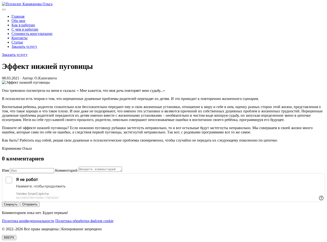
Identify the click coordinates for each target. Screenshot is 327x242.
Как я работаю (23, 25)
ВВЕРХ (9, 237)
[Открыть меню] (4, 9)
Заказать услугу (24, 46)
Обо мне (18, 21)
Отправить (30, 204)
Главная (17, 16)
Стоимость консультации (31, 34)
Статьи (17, 42)
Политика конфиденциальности (28, 221)
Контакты (19, 38)
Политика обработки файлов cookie (84, 221)
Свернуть (10, 204)
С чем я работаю (24, 29)
